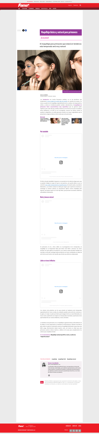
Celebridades (31, 8)
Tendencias (37, 8)
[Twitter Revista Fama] (73, 430)
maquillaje (54, 359)
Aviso (79, 426)
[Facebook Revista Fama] (70, 430)
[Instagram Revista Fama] (76, 430)
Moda (50, 8)
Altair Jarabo (42, 1)
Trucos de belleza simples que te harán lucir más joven (45, 120)
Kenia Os (62, 1)
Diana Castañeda (44, 95)
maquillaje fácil (62, 359)
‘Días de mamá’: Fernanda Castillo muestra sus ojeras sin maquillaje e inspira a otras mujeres (65, 121)
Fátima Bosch (36, 1)
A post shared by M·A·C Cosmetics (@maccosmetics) (61, 305)
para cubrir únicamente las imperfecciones (56, 185)
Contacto (74, 426)
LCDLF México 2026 (56, 1)
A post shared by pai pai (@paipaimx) (61, 242)
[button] (23, 30)
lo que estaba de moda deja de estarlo (57, 101)
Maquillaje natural (71, 359)
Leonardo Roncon (68, 1)
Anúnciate (68, 426)
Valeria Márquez (49, 1)
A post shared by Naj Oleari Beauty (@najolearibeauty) (61, 176)
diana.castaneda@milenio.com (54, 364)
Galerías (54, 8)
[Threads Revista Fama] (79, 430)
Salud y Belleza (44, 8)
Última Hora (24, 8)
